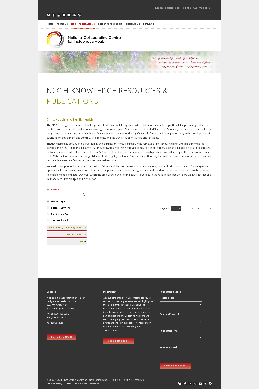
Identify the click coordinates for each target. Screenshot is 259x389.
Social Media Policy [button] (76, 383)
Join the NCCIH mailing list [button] (197, 7)
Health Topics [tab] (59, 201)
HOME (50, 24)
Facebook (54, 15)
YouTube (69, 15)
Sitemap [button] (94, 383)
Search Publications (175, 365)
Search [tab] (55, 189)
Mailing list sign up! (119, 340)
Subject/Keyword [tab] (60, 207)
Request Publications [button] (167, 7)
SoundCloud (74, 15)
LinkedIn (59, 15)
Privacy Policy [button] (54, 383)
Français (148, 24)
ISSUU (79, 15)
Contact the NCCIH (61, 337)
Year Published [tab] (59, 220)
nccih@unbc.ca (55, 322)
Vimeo (64, 15)
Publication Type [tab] (60, 214)
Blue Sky (48, 15)
